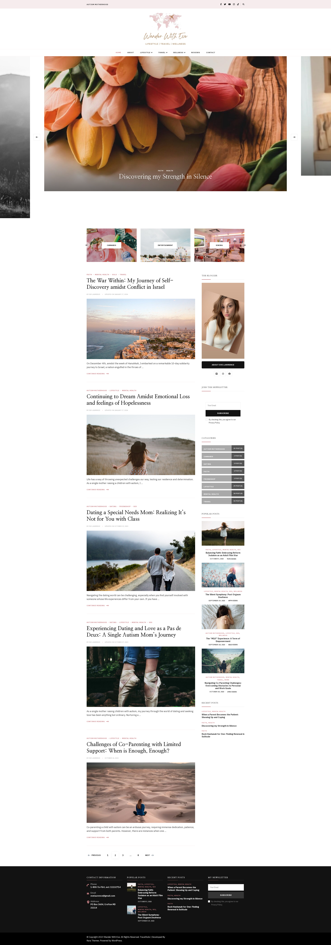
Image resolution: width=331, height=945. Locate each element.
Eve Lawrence (94, 294)
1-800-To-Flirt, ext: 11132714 (106, 887)
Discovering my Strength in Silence (219, 726)
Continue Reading (96, 374)
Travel (161, 52)
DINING (219, 245)
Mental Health (102, 275)
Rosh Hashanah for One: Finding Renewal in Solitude (223, 735)
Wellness (178, 52)
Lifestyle (145, 52)
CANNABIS (111, 245)
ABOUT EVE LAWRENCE (223, 365)
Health (211, 723)
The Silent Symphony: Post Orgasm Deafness (223, 595)
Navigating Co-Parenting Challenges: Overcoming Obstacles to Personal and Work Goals (223, 686)
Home (118, 52)
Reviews (195, 52)
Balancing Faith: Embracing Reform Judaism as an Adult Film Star (223, 554)
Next (147, 855)
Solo (114, 275)
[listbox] (165, 137)
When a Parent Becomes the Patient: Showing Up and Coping (220, 716)
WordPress (117, 940)
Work (226, 680)
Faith (165, 147)
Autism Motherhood (97, 4)
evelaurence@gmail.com (103, 895)
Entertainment (165, 245)
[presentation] (37, 137)
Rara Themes (93, 940)
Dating (113, 506)
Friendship (125, 506)
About (130, 52)
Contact (210, 52)
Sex (135, 506)
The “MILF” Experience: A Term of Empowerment (223, 640)
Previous (96, 855)
